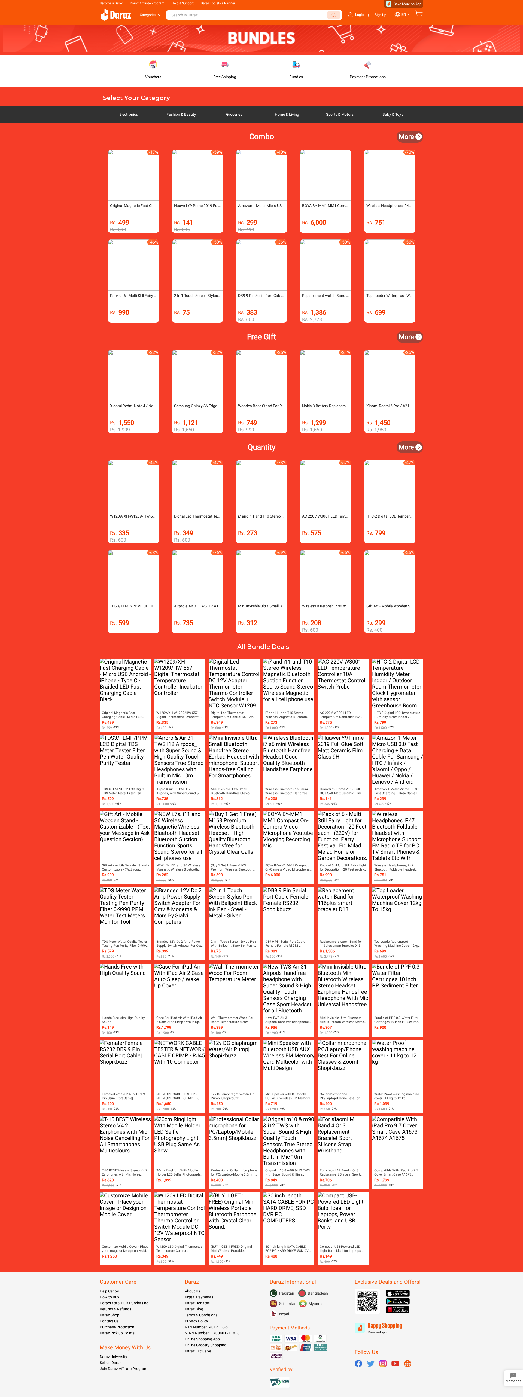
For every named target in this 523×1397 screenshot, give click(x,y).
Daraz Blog (194, 1309)
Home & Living (287, 114)
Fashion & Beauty (181, 114)
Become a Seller (111, 3)
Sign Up (380, 15)
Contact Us (109, 1321)
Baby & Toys (392, 114)
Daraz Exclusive (198, 1351)
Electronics (128, 114)
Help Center (109, 1291)
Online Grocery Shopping (205, 1345)
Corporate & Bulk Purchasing (124, 1303)
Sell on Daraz (110, 1363)
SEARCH (333, 15)
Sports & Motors (340, 114)
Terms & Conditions (201, 1315)
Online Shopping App (202, 1339)
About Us (192, 1291)
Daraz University (113, 1357)
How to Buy (109, 1297)
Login (359, 15)
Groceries (234, 114)
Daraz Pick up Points (117, 1333)
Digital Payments (199, 1297)
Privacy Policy (196, 1321)
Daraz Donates (197, 1303)
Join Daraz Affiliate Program (123, 1368)
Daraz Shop (109, 1315)
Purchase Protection (117, 1327)
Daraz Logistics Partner (218, 3)
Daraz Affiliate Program (147, 3)
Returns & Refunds (115, 1309)
